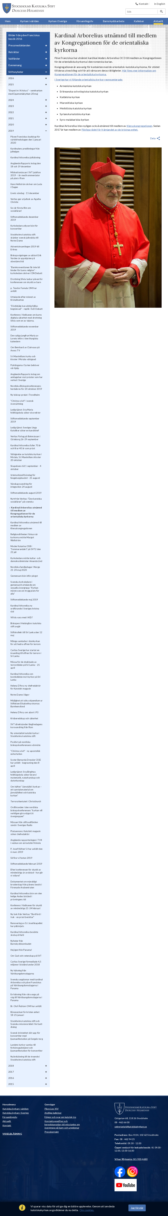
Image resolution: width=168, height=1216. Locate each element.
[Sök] (162, 12)
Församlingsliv (9, 1117)
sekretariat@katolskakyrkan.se (131, 1126)
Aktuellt (6, 1121)
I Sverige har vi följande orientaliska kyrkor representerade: (88, 79)
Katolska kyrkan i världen (15, 1108)
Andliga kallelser (53, 1112)
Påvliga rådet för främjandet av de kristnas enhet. (110, 129)
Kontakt (6, 1125)
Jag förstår (137, 1207)
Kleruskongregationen (139, 125)
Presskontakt (51, 1131)
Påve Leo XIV (51, 1108)
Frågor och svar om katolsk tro (60, 1117)
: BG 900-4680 (131, 1159)
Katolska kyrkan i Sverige (15, 1112)
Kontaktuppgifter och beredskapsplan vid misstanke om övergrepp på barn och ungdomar (62, 1124)
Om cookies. (87, 1210)
